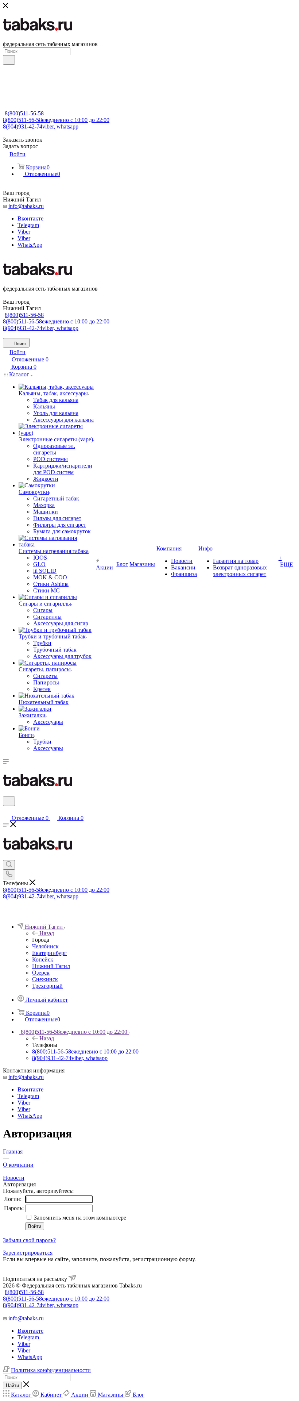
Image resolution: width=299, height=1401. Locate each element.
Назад (46, 933)
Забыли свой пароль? (29, 1240)
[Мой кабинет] (6, 810)
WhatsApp (30, 245)
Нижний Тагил (51, 966)
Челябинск (45, 946)
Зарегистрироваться (28, 1253)
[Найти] (9, 60)
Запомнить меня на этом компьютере (79, 1217)
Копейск (42, 959)
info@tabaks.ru (26, 206)
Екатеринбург (49, 953)
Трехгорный (47, 986)
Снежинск (45, 979)
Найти (12, 1385)
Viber (24, 232)
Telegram (28, 225)
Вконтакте (30, 218)
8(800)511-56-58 (24, 113)
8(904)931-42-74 (40, 126)
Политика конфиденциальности (51, 1370)
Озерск (41, 973)
